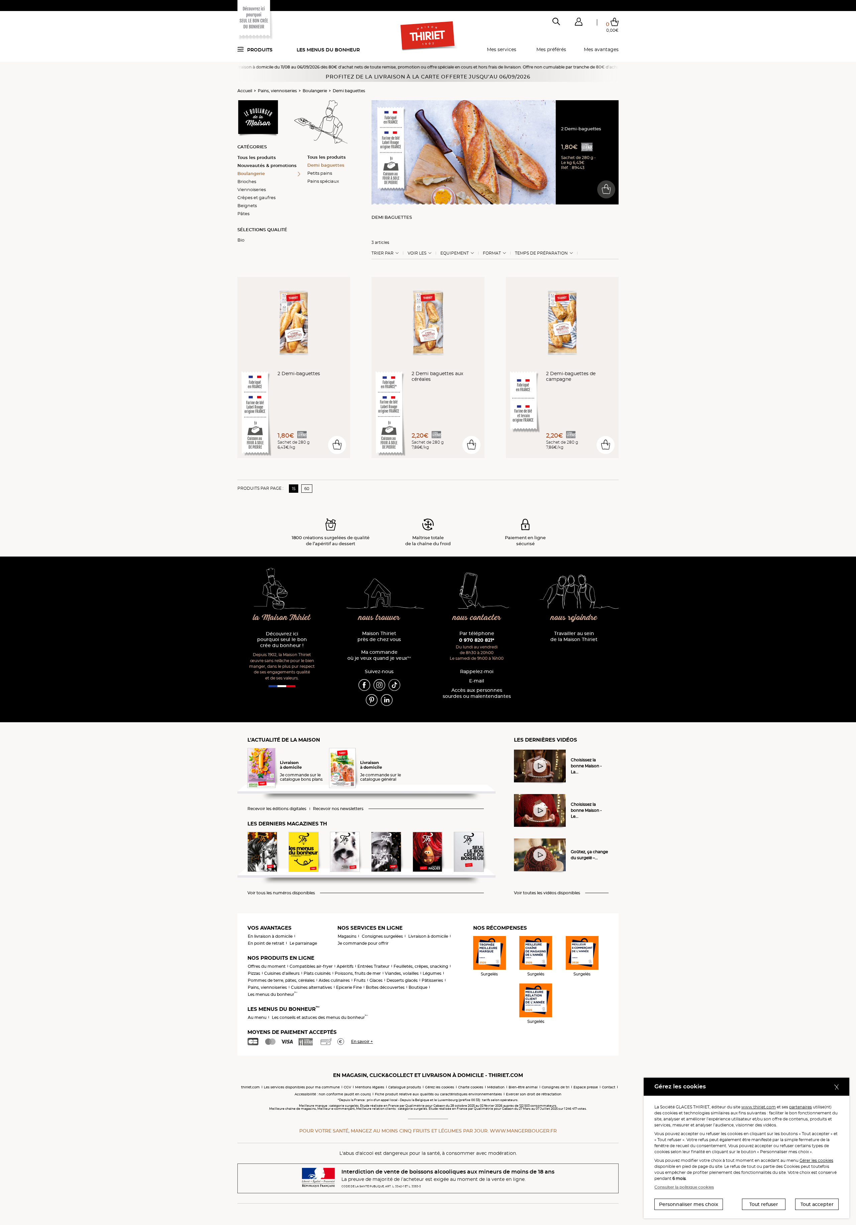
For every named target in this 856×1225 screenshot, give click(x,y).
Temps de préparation (541, 253)
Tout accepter (817, 1204)
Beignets (247, 205)
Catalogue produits (404, 1087)
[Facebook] (364, 684)
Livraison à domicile (428, 936)
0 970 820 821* (476, 640)
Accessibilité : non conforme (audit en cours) (333, 1094)
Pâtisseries (432, 980)
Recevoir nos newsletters (338, 809)
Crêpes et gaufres (256, 197)
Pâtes (243, 213)
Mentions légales (369, 1087)
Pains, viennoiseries (277, 90)
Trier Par (382, 253)
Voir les (417, 253)
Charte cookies (470, 1087)
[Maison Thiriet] (428, 36)
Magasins (347, 936)
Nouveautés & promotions (267, 165)
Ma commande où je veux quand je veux (379, 655)
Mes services (501, 49)
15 (294, 488)
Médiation (496, 1087)
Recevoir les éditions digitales (276, 809)
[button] (578, 23)
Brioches (246, 181)
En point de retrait (266, 943)
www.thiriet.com (758, 1106)
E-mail (476, 681)
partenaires (800, 1106)
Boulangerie (315, 90)
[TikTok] (394, 684)
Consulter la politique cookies (684, 1187)
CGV (347, 1087)
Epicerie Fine (349, 987)
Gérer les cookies (816, 1160)
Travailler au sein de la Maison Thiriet (574, 636)
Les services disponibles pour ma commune (302, 1087)
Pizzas (254, 973)
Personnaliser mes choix (688, 1204)
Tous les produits (256, 157)
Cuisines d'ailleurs (282, 973)
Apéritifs (345, 966)
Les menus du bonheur (328, 50)
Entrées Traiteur (373, 966)
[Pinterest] (372, 700)
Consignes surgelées (382, 936)
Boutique (418, 987)
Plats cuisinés (317, 973)
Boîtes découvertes (385, 987)
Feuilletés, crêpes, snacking (421, 966)
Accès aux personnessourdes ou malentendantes (477, 693)
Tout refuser (763, 1204)
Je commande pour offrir (363, 943)
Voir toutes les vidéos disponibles (547, 893)
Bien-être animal (523, 1087)
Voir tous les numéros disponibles (281, 893)
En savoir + (362, 1041)
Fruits (359, 980)
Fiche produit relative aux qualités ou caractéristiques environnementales (438, 1094)
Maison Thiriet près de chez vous (379, 636)
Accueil (244, 90)
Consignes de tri (555, 1087)
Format (492, 253)
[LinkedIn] (387, 700)
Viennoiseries (251, 189)
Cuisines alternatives (311, 987)
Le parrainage (303, 943)
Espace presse (585, 1087)
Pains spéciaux (323, 181)
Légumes (432, 973)
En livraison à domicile (270, 936)
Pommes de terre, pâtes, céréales (281, 980)
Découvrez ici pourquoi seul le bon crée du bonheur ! (282, 640)
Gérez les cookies (439, 1087)
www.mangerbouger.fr (523, 1131)
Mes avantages (601, 49)
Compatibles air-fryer (311, 966)
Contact (608, 1087)
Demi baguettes (349, 90)
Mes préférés (551, 49)
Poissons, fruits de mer (358, 973)
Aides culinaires (334, 980)
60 (306, 488)
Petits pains (319, 173)
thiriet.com (250, 1087)
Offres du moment (267, 966)
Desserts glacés (402, 980)
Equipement (454, 253)
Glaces (376, 980)
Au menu (257, 1017)
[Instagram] (379, 684)
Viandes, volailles (402, 973)
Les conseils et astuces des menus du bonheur (320, 1017)
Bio (240, 240)
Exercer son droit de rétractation (533, 1094)
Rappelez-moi (477, 671)
